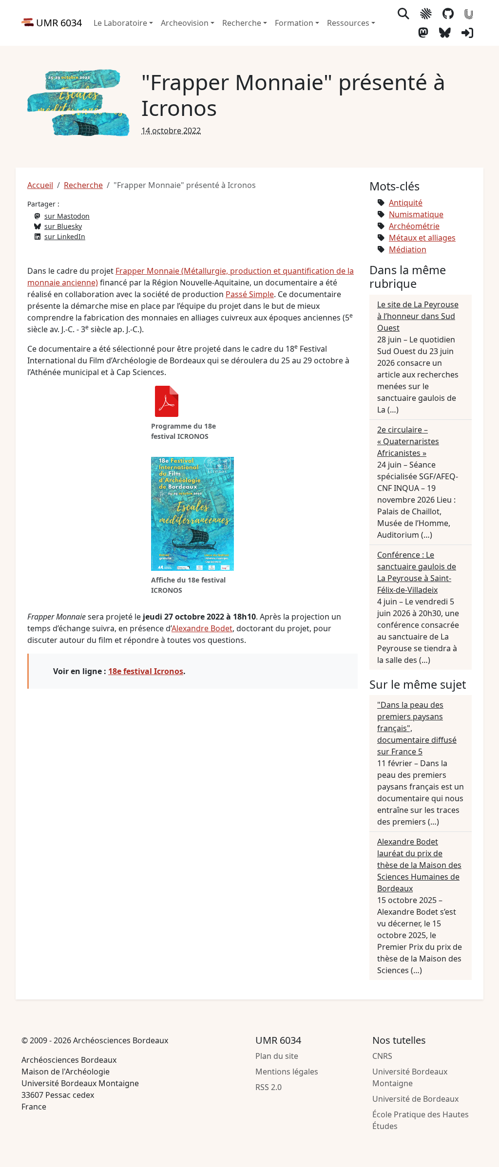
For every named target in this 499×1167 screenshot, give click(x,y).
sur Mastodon (67, 216)
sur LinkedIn (64, 236)
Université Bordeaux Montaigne (409, 1077)
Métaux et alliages (422, 237)
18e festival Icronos (145, 671)
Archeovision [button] (185, 23)
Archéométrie (414, 226)
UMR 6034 (58, 22)
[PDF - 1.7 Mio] (166, 402)
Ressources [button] (348, 23)
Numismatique (416, 214)
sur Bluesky (63, 226)
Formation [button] (294, 23)
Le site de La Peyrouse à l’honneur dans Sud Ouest (418, 316)
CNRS (382, 1056)
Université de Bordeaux (415, 1098)
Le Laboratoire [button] (120, 23)
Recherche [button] (241, 23)
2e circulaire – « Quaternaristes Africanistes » (408, 441)
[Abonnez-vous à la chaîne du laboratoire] (469, 13)
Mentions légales (286, 1071)
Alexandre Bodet (202, 628)
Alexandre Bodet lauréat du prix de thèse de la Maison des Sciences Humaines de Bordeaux (419, 865)
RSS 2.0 (268, 1087)
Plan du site (276, 1056)
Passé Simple (250, 294)
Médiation (407, 249)
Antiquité (405, 202)
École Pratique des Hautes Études (420, 1120)
